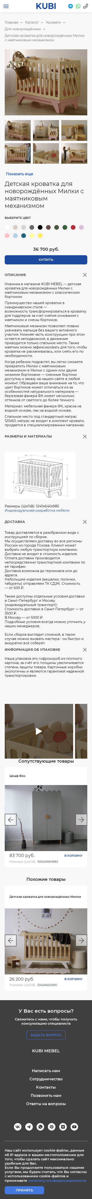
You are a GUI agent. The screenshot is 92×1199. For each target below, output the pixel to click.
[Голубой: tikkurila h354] (15, 235)
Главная (11, 22)
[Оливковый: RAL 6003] (56, 227)
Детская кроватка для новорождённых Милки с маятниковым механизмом (45, 37)
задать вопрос (45, 1035)
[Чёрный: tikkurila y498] (40, 227)
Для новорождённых (23, 29)
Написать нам (46, 1071)
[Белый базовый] (7, 227)
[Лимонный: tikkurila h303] (31, 235)
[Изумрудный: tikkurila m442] (65, 227)
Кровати (53, 22)
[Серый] (31, 227)
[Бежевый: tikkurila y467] (15, 227)
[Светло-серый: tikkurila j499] (23, 227)
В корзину (73, 855)
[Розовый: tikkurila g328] (7, 235)
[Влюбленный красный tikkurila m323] (73, 227)
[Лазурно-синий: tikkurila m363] (23, 235)
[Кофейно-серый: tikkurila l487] (48, 227)
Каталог (32, 22)
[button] (83, 707)
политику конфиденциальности (57, 1180)
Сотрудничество (46, 1079)
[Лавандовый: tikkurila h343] (81, 227)
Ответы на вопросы (46, 1104)
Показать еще (19, 174)
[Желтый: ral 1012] (40, 235)
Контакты (46, 1087)
